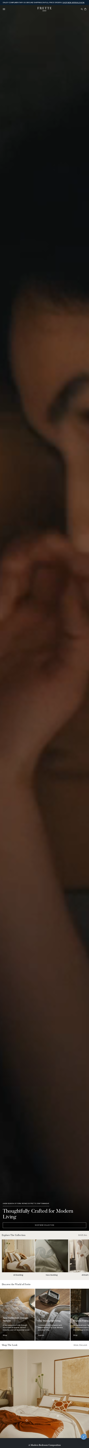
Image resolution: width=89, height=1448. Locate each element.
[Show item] (27, 1420)
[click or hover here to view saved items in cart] (85, 9)
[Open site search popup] (82, 9)
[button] (84, 1437)
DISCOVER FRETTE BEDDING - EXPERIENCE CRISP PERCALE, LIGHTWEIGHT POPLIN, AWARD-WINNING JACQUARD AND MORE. (43, 2)
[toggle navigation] (4, 9)
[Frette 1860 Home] (44, 9)
